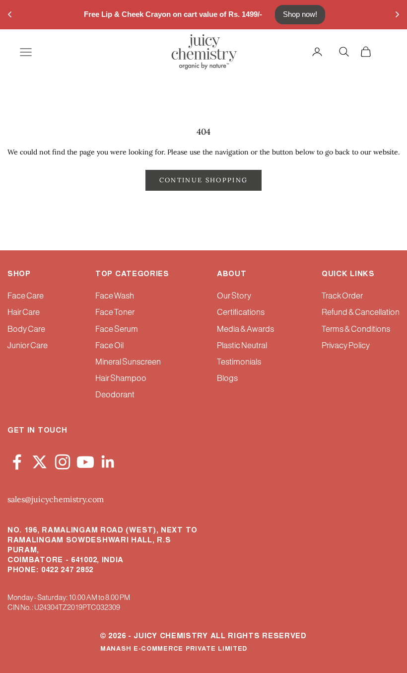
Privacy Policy (346, 346)
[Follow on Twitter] (39, 460)
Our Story (234, 296)
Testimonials (239, 362)
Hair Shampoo (120, 378)
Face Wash (114, 296)
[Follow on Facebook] (16, 460)
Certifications (241, 312)
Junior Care (27, 346)
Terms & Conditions (356, 329)
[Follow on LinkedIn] (108, 460)
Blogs (227, 378)
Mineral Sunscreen (128, 362)
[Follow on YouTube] (85, 460)
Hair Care (23, 312)
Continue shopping (203, 180)
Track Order (342, 296)
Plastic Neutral (242, 346)
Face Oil (109, 346)
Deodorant (115, 395)
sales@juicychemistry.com (55, 499)
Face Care (25, 296)
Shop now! (300, 14)
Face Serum (116, 329)
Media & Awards (245, 329)
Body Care (26, 329)
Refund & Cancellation (361, 312)
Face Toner (115, 312)
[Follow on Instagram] (62, 460)
